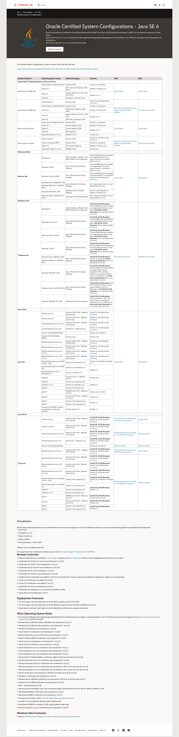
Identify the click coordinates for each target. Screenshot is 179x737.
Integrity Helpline (92, 730)
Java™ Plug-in (52, 558)
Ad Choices (63, 730)
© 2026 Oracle (21, 730)
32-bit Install (118, 91)
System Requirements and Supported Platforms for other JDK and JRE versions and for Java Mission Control (57, 69)
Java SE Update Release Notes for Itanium (58, 698)
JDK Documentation (54, 49)
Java (18, 12)
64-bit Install (125, 108)
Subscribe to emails (80, 730)
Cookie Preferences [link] (53, 730)
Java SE (37, 12)
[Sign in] (159, 5)
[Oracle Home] (25, 5)
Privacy (31, 730)
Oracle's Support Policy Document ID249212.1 (78, 552)
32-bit (116, 108)
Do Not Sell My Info (40, 730)
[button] (15, 5)
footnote (93, 103)
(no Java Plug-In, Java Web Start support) (125, 419)
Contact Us (102, 730)
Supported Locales (62, 37)
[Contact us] (163, 5)
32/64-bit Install (120, 433)
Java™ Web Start (75, 558)
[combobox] (89, 4)
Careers (71, 730)
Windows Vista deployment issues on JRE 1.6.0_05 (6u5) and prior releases (52, 716)
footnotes (65, 43)
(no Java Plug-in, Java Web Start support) (125, 110)
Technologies (27, 12)
